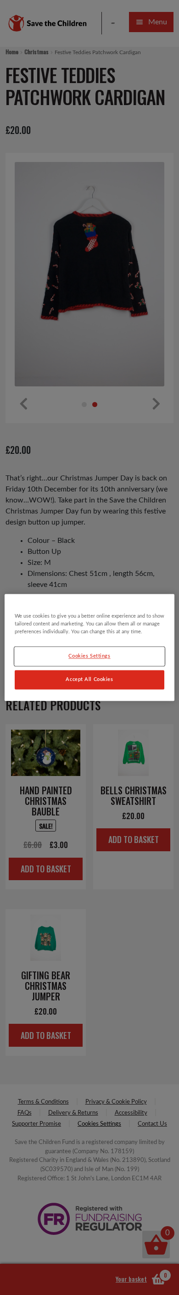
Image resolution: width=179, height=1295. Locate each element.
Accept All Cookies (89, 679)
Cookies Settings (89, 656)
